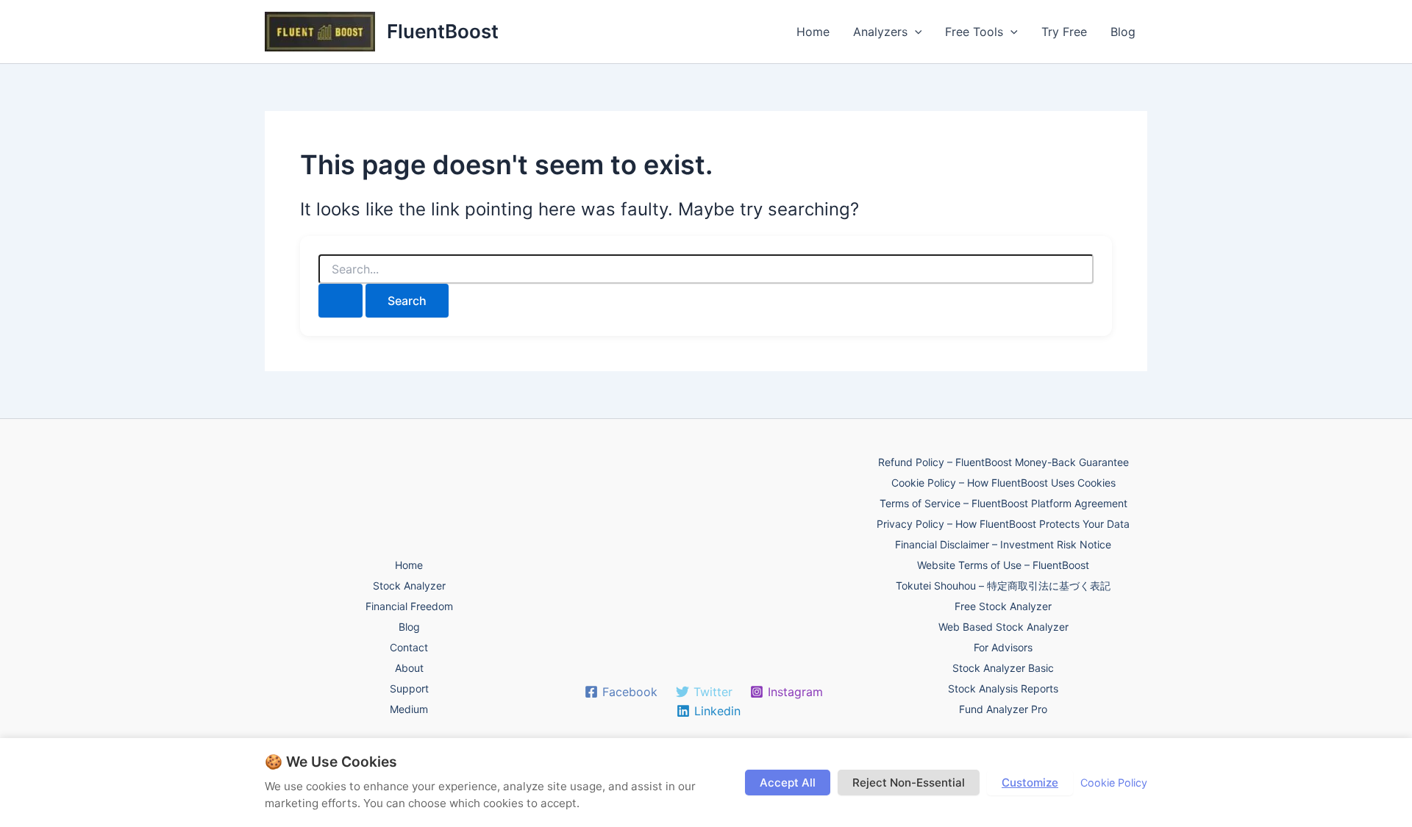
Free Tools (974, 31)
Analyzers (880, 31)
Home (813, 31)
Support (409, 688)
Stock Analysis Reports (1003, 688)
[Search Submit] (340, 301)
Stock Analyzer (409, 585)
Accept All (788, 783)
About (409, 668)
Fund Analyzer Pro (1003, 709)
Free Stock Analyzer (1003, 606)
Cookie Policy (1113, 782)
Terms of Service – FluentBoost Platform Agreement (1003, 503)
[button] (915, 31)
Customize (1030, 783)
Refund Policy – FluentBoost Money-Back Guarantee (1003, 462)
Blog (1122, 31)
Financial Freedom (409, 606)
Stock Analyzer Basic (1003, 668)
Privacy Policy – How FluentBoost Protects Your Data (1003, 524)
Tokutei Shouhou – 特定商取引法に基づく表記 (1003, 585)
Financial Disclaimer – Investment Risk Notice (1003, 544)
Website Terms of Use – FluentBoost (1003, 565)
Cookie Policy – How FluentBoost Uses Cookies (1003, 482)
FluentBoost (443, 31)
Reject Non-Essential (908, 783)
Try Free (1064, 31)
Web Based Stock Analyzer (1003, 626)
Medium (409, 709)
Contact (409, 647)
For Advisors (1003, 647)
